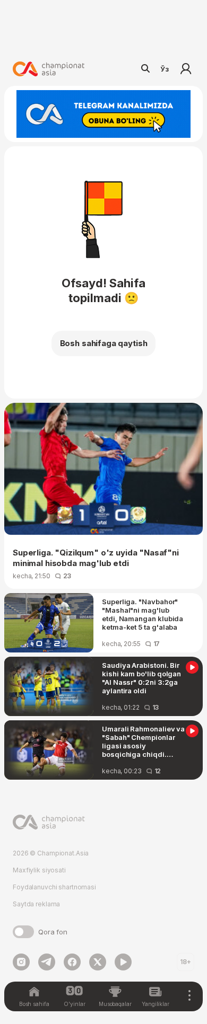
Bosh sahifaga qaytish (104, 343)
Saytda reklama (36, 904)
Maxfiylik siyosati (39, 870)
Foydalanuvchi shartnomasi (54, 887)
